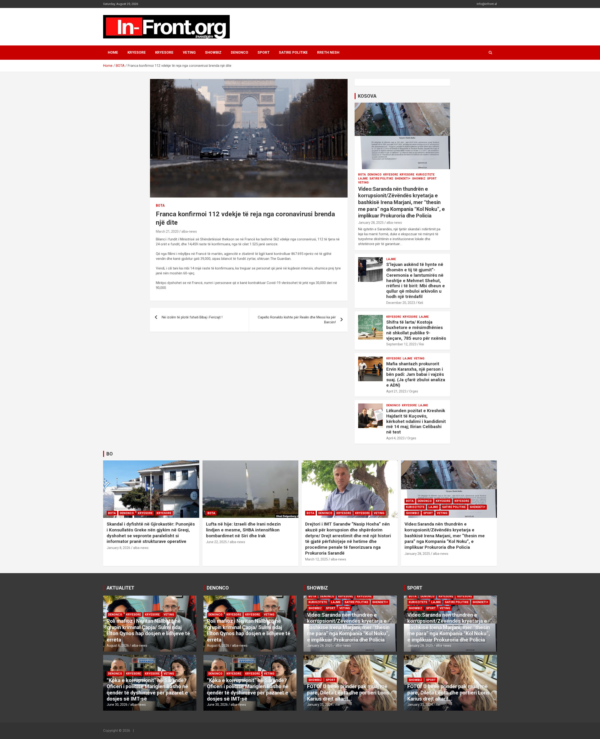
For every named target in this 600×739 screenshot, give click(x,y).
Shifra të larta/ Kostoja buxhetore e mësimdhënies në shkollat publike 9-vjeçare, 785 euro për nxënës (416, 330)
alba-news (189, 231)
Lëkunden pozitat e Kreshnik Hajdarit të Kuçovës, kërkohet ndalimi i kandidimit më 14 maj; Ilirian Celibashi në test (416, 421)
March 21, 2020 (167, 231)
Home (113, 52)
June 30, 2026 (117, 704)
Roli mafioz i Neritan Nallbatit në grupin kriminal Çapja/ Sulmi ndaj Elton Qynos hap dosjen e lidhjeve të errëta (148, 630)
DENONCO (239, 52)
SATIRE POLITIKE (293, 52)
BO (109, 454)
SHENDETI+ (402, 178)
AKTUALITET (120, 588)
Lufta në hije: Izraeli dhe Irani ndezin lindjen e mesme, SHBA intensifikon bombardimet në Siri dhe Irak (243, 529)
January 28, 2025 (371, 222)
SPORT (264, 52)
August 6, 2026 (118, 645)
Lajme (363, 178)
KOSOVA (367, 96)
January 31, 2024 (320, 704)
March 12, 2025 (316, 559)
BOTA (160, 205)
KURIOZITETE (425, 174)
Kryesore (164, 52)
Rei (421, 344)
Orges (413, 391)
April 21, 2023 (396, 391)
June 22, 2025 (216, 542)
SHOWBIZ (213, 52)
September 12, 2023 (401, 344)
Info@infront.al (487, 4)
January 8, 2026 (118, 548)
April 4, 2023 (395, 438)
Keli (420, 303)
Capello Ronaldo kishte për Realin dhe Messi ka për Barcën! (297, 319)
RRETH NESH (328, 52)
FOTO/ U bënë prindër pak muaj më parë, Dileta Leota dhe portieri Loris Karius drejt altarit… (348, 692)
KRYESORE (137, 52)
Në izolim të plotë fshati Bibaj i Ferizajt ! (192, 317)
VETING (189, 52)
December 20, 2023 (400, 303)
